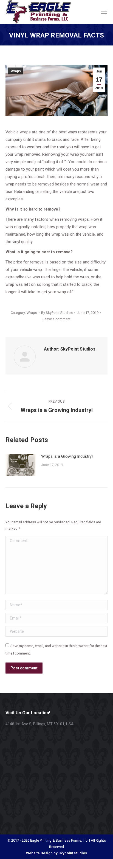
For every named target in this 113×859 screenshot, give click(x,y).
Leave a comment (56, 319)
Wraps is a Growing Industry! (67, 456)
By (57, 313)
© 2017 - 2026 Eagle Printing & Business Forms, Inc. (47, 840)
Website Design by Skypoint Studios (56, 853)
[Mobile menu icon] (104, 11)
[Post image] (20, 465)
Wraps (16, 71)
